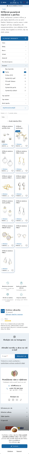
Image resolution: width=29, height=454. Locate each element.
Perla (15, 72)
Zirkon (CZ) (15, 75)
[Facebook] (9, 400)
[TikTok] (21, 400)
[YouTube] (17, 400)
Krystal (15, 84)
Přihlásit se (21, 356)
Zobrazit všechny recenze (14, 314)
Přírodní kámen (15, 81)
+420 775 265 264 (16, 388)
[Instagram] (13, 400)
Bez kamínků (15, 69)
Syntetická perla (15, 87)
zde (19, 442)
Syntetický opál (15, 78)
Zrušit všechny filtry (15, 121)
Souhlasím (15, 446)
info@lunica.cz (16, 386)
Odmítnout (10, 451)
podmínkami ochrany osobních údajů (13, 363)
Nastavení (19, 451)
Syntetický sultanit (15, 91)
